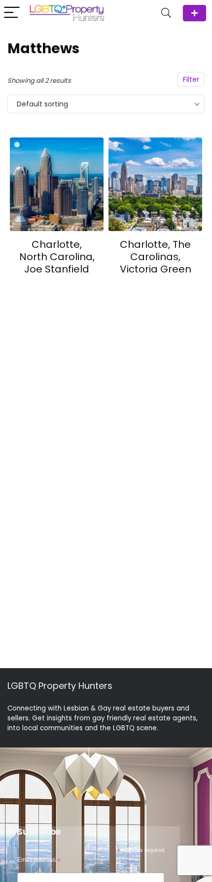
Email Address (39, 860)
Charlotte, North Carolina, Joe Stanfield (57, 256)
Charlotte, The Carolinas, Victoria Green (155, 256)
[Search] (166, 13)
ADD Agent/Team (194, 13)
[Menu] (12, 13)
